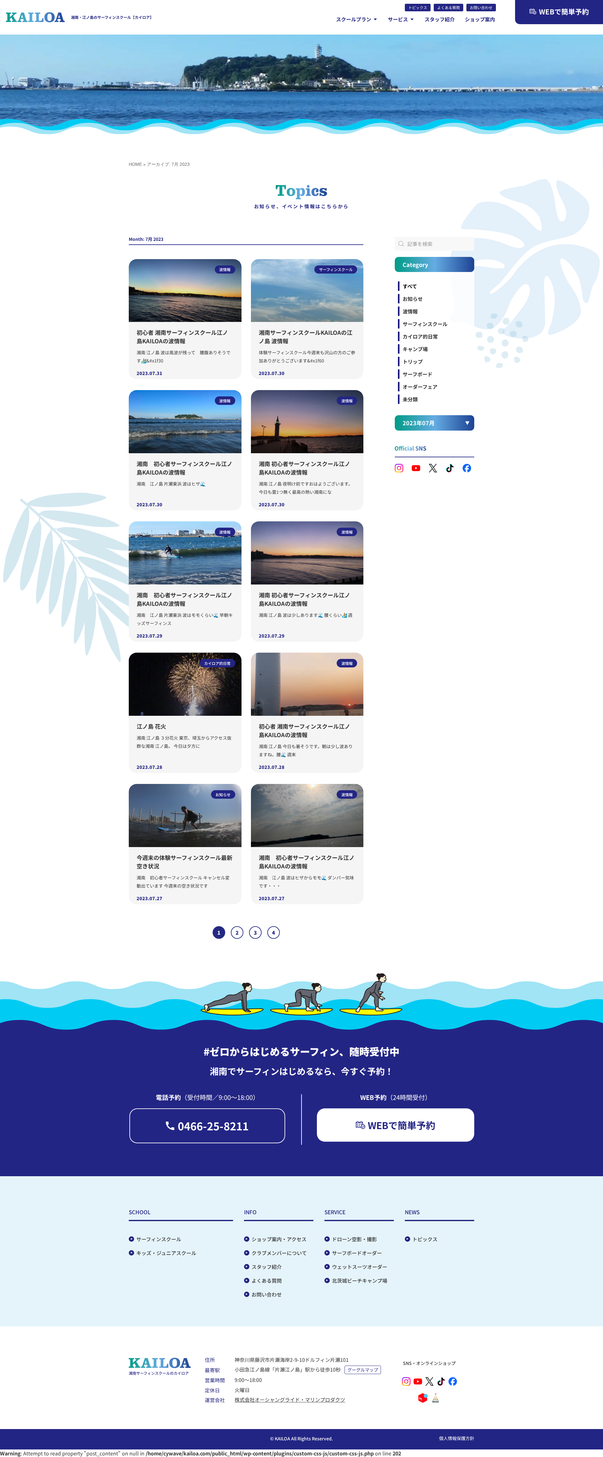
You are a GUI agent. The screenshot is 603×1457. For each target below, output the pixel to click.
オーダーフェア (420, 386)
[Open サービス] (412, 19)
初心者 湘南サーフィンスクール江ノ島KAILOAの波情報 (182, 336)
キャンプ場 (415, 349)
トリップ (413, 361)
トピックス (424, 1239)
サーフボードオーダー (357, 1253)
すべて (410, 286)
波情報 (410, 311)
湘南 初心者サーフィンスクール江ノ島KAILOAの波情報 (184, 467)
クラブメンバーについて (279, 1253)
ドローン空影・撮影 (354, 1239)
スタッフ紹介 (267, 1266)
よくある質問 (267, 1280)
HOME (135, 164)
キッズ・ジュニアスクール (166, 1253)
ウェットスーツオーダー (359, 1266)
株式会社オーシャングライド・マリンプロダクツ (290, 1399)
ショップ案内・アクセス (279, 1239)
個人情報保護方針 (456, 1438)
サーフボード (417, 374)
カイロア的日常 (420, 336)
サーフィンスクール (425, 324)
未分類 (410, 399)
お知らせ (413, 298)
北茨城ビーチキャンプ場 (359, 1280)
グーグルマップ (362, 1370)
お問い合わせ (267, 1294)
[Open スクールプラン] (375, 19)
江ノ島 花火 (151, 726)
